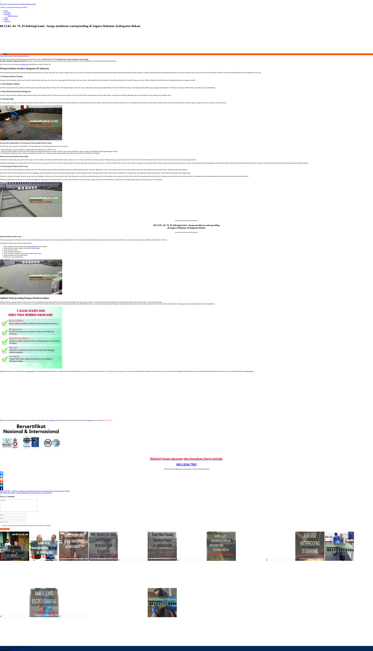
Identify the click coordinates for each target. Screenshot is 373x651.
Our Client (7, 12)
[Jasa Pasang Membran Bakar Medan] (103, 560)
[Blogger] (186, 479)
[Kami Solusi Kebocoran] (191, 560)
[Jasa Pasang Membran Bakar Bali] (73, 560)
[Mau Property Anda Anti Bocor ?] (73, 616)
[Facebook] (186, 473)
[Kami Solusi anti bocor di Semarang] (44, 616)
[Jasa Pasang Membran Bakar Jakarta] (162, 560)
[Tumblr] (186, 488)
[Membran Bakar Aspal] (44, 560)
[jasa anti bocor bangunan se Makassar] (162, 616)
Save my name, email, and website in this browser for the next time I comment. (26, 525)
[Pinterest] (186, 482)
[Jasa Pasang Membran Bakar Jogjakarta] (280, 560)
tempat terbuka (31, 246)
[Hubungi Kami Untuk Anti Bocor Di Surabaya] (132, 560)
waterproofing (30, 371)
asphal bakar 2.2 (25, 56)
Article (6, 18)
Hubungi (90, 420)
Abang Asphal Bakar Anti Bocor (10, 56)
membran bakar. (249, 371)
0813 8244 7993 (186, 464)
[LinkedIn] (186, 485)
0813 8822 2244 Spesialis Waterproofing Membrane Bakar (18, 4)
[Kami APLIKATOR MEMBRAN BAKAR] (221, 560)
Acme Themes (16, 650)
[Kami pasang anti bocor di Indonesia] (103, 616)
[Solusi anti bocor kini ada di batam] (14, 616)
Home (6, 11)
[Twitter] (186, 476)
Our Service (7, 14)
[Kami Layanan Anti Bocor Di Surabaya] (250, 560)
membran (35, 173)
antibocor (52, 420)
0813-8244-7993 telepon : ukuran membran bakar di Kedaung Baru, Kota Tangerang (26, 493)
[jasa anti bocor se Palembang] (132, 616)
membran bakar (24, 64)
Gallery (6, 19)
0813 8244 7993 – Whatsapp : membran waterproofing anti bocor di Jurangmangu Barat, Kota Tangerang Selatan (35, 491)
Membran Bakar (13, 16)
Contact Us (7, 21)
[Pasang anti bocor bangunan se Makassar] (339, 560)
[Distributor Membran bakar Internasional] (14, 560)
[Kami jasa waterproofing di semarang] (309, 560)
